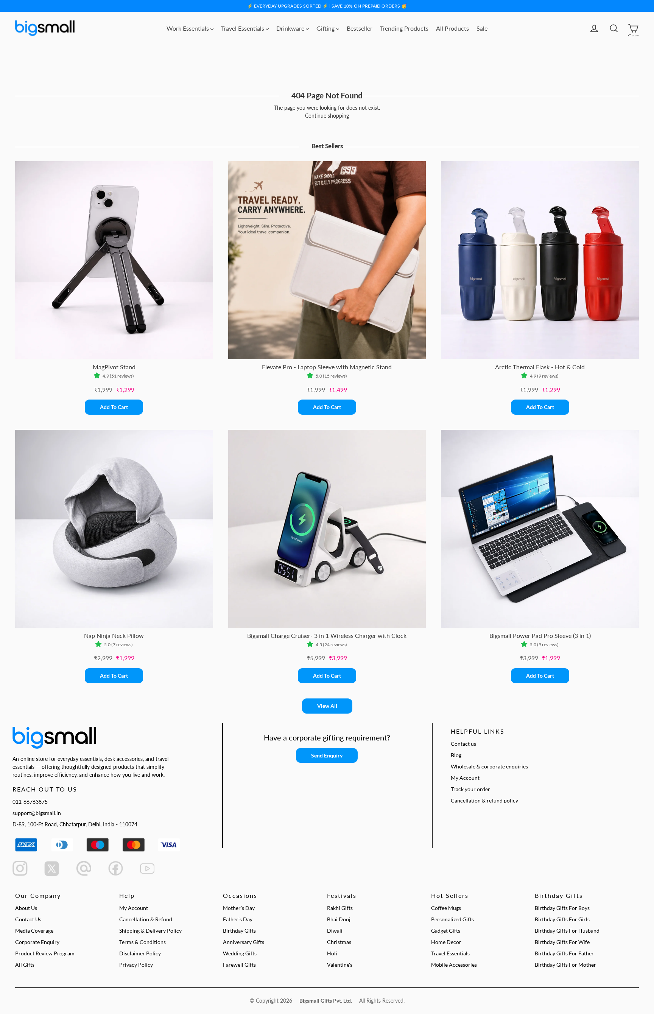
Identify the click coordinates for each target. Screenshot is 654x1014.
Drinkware (291, 28)
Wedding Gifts (240, 953)
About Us (26, 908)
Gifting (326, 28)
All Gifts (24, 964)
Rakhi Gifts (340, 908)
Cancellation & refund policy (484, 800)
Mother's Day (239, 908)
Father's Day (237, 919)
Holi (332, 953)
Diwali (335, 930)
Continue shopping (327, 115)
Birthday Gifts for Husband (567, 930)
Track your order (470, 789)
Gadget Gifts (445, 930)
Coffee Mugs (446, 908)
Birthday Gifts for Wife (562, 942)
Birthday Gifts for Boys (562, 908)
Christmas (339, 942)
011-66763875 (30, 801)
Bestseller (359, 28)
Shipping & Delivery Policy (150, 930)
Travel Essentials (243, 28)
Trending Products (404, 28)
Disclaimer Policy (140, 953)
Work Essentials (188, 28)
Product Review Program (45, 953)
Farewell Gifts (239, 964)
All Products (452, 28)
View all (327, 706)
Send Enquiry (327, 755)
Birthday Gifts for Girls (562, 919)
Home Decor (446, 942)
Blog (456, 755)
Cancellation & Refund (145, 919)
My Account (465, 777)
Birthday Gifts (239, 930)
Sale (481, 28)
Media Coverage (34, 930)
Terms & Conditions (142, 942)
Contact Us (28, 919)
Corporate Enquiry (37, 942)
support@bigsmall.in (36, 813)
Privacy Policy (136, 964)
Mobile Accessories (454, 964)
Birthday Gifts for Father (564, 953)
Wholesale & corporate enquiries (489, 766)
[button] (98, 376)
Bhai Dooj (338, 919)
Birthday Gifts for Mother (565, 964)
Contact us (463, 743)
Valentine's (339, 964)
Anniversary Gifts (243, 942)
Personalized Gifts (452, 919)
